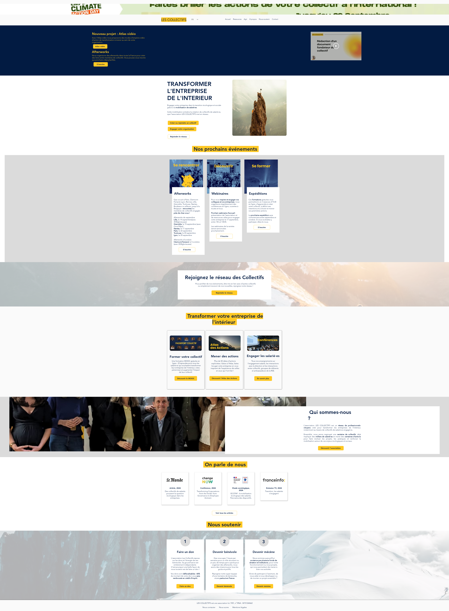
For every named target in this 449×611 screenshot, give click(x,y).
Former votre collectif (186, 357)
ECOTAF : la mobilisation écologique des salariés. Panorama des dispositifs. (241, 495)
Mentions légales (239, 607)
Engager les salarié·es (263, 356)
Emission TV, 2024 (274, 488)
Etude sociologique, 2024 (241, 489)
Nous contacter (209, 607)
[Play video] (336, 46)
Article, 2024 (175, 488)
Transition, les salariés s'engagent (274, 492)
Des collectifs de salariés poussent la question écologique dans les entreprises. (175, 494)
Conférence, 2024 (208, 488)
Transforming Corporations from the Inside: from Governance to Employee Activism (208, 494)
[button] (253, 19)
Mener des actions (224, 356)
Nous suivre (224, 607)
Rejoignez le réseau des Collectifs (224, 277)
